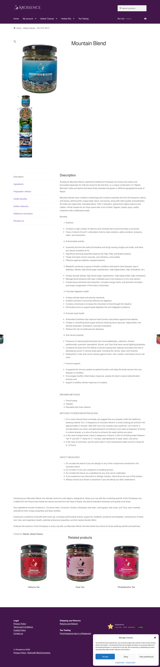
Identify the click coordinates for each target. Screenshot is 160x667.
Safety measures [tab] (21, 206)
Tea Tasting (83, 18)
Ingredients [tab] (18, 184)
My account (28, 18)
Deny (126, 656)
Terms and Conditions (23, 626)
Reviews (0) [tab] (19, 220)
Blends (26, 534)
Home (16, 18)
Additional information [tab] (23, 213)
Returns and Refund (69, 623)
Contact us (18, 633)
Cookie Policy (120, 662)
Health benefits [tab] (20, 198)
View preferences (146, 656)
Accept (105, 656)
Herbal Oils (66, 18)
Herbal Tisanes (47, 18)
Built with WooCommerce (39, 652)
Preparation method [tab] (22, 191)
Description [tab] (19, 176)
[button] (155, 637)
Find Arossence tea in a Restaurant (75, 633)
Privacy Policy (130, 662)
